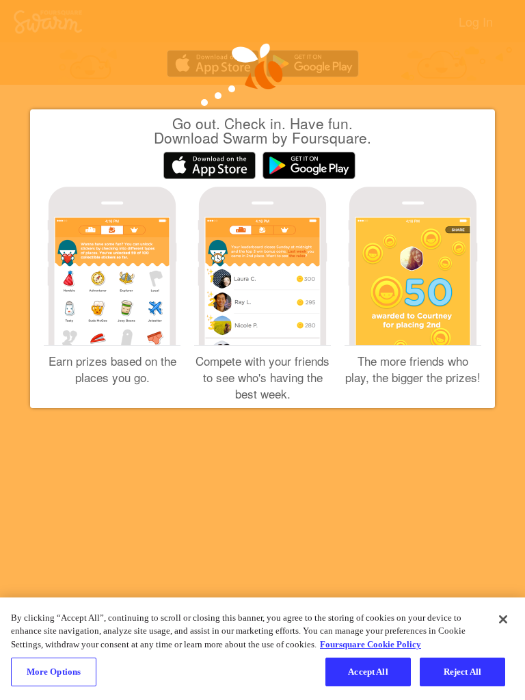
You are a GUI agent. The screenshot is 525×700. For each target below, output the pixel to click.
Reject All (462, 672)
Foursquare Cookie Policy (370, 644)
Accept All (368, 672)
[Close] (503, 619)
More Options (54, 672)
